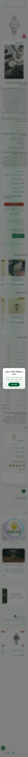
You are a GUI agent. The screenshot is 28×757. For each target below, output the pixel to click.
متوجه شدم (14, 384)
